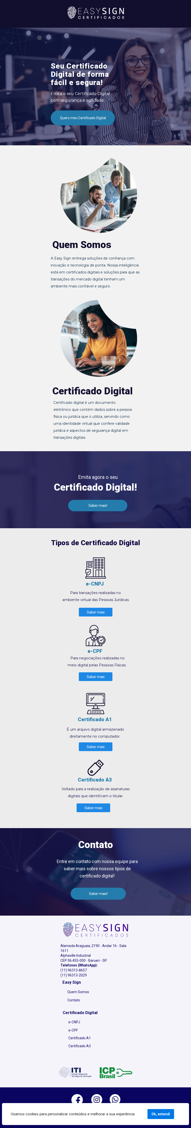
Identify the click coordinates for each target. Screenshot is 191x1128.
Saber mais (95, 612)
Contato (73, 1000)
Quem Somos (78, 992)
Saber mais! (98, 506)
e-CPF (73, 1030)
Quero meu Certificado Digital (83, 118)
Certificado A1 (79, 1038)
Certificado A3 (79, 1046)
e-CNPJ (74, 1022)
